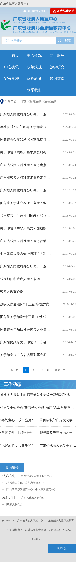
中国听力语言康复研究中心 (17, 489)
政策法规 (34, 67)
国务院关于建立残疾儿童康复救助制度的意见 (33, 203)
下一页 (45, 370)
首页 (15, 55)
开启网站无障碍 (37, 11)
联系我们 (34, 90)
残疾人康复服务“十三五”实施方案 (24, 304)
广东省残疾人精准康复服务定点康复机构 (30, 177)
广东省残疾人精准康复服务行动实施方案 (30, 241)
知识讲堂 (57, 79)
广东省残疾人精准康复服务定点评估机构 (30, 165)
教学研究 (57, 67)
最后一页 (60, 370)
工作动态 (12, 384)
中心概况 (34, 55)
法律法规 (50, 101)
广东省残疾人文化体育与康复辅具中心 (24, 482)
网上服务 (57, 55)
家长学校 (11, 79)
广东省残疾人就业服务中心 (36, 476)
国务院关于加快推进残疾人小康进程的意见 (31, 329)
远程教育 (34, 79)
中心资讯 (11, 67)
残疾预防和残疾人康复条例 (20, 279)
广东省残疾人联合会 (32, 497)
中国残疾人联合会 (12, 504)
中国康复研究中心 (45, 489)
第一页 (14, 370)
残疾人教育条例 (11, 291)
